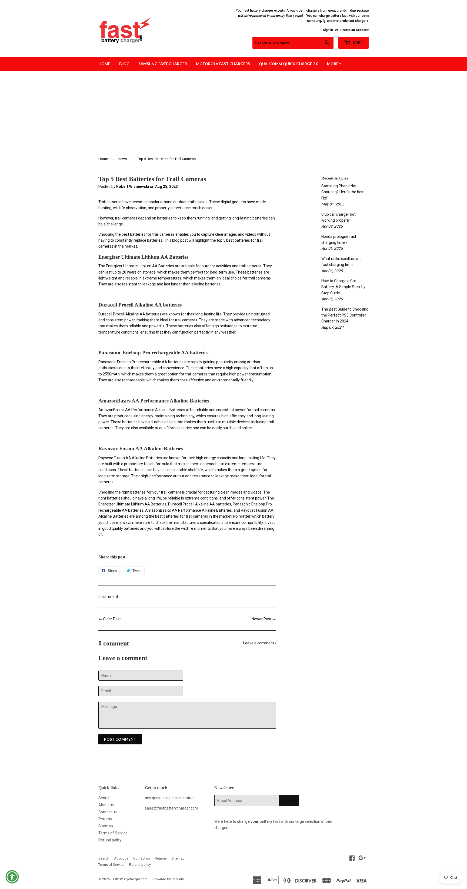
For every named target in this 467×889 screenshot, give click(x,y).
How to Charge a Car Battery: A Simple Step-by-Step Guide (344, 287)
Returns (105, 819)
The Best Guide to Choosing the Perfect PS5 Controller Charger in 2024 (344, 315)
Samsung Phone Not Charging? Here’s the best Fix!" (343, 192)
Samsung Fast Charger (162, 63)
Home (104, 63)
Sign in (328, 30)
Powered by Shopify (168, 879)
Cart (357, 42)
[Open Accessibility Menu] (12, 877)
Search (104, 798)
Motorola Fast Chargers (223, 63)
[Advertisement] (233, 111)
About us (106, 805)
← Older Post (109, 619)
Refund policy (110, 840)
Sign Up (288, 801)
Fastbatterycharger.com (129, 879)
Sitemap (105, 826)
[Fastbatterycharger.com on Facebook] (352, 859)
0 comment (108, 596)
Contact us (107, 812)
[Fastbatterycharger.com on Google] (362, 859)
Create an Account (354, 30)
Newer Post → (264, 619)
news (122, 159)
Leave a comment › (259, 643)
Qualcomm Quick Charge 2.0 (288, 63)
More (332, 63)
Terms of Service (113, 833)
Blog (124, 63)
